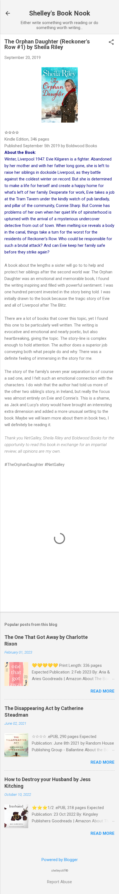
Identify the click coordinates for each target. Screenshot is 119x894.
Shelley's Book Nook (59, 13)
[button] (111, 42)
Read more (102, 691)
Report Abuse (59, 881)
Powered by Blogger (60, 859)
